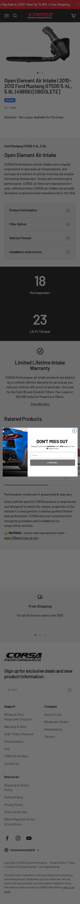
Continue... (52, 462)
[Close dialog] (74, 431)
